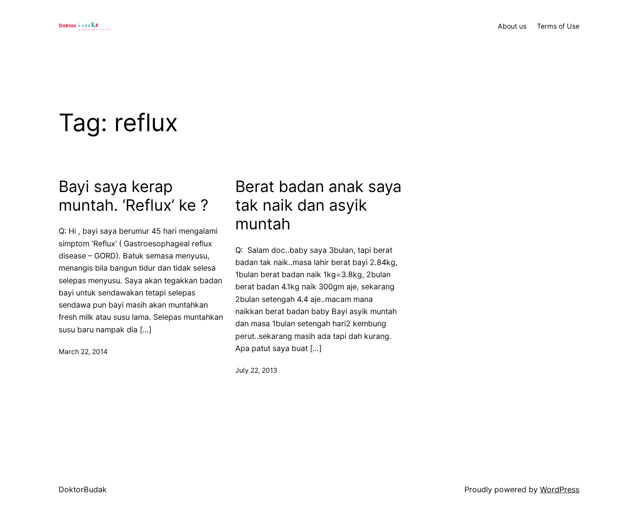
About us (512, 26)
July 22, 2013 (256, 370)
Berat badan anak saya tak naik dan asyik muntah (318, 205)
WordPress (559, 489)
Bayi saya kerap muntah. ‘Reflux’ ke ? (133, 196)
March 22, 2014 (83, 352)
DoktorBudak (83, 489)
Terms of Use (558, 26)
